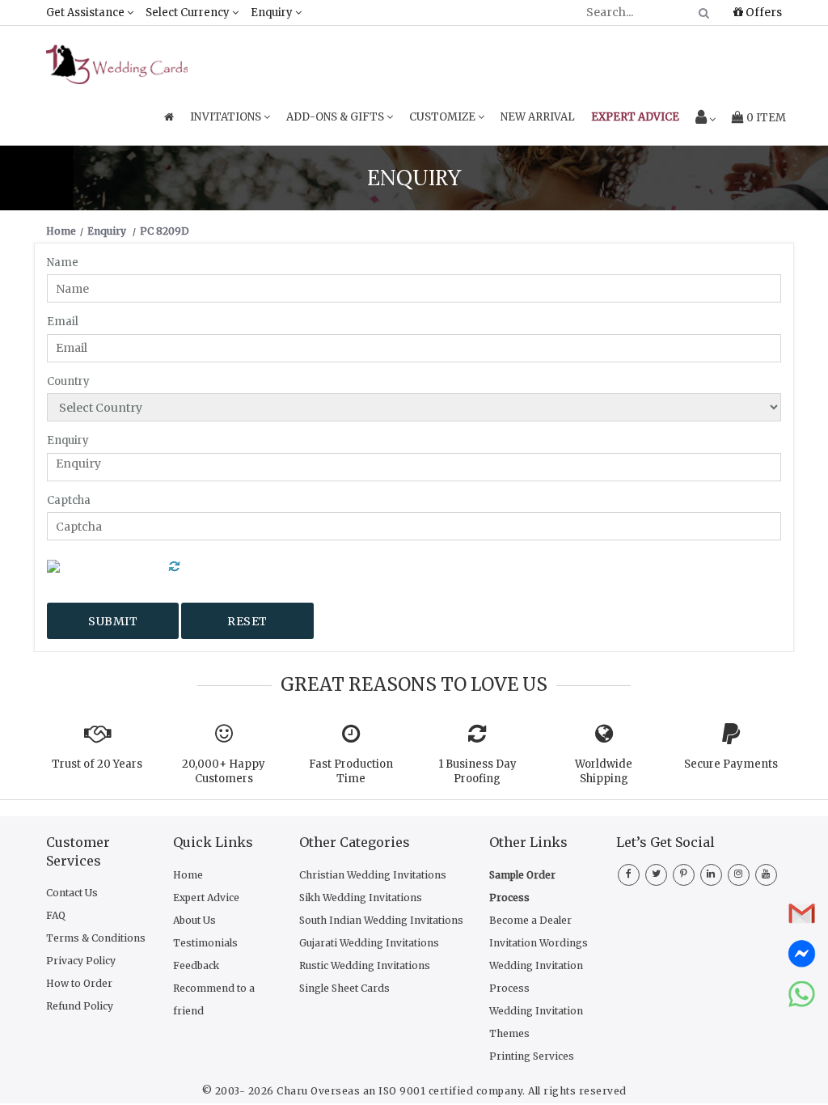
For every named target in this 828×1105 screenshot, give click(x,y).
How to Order (79, 983)
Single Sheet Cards (344, 988)
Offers (762, 12)
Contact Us (72, 893)
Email (62, 321)
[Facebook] (628, 873)
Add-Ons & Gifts (336, 117)
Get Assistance (86, 12)
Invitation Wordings (538, 943)
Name (62, 262)
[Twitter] (656, 873)
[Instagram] (738, 873)
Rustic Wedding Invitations (364, 965)
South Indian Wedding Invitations (381, 920)
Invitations (227, 117)
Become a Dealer (530, 920)
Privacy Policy (81, 961)
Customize (443, 117)
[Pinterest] (683, 873)
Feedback (196, 965)
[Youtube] (766, 873)
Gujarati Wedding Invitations (369, 943)
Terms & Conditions (96, 938)
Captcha (69, 500)
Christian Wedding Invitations (372, 875)
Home (188, 875)
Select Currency (189, 12)
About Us (194, 920)
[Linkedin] (711, 873)
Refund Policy (79, 1006)
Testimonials (205, 943)
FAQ (55, 915)
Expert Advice (206, 897)
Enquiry (273, 12)
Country (68, 381)
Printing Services (531, 1056)
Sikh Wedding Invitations (360, 897)
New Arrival (538, 117)
